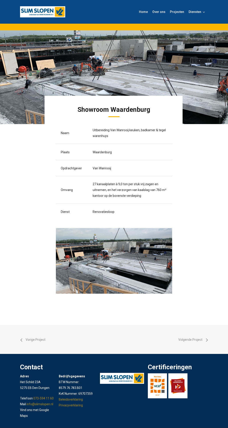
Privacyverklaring (71, 405)
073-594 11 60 (43, 398)
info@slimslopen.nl (39, 404)
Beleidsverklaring (71, 399)
